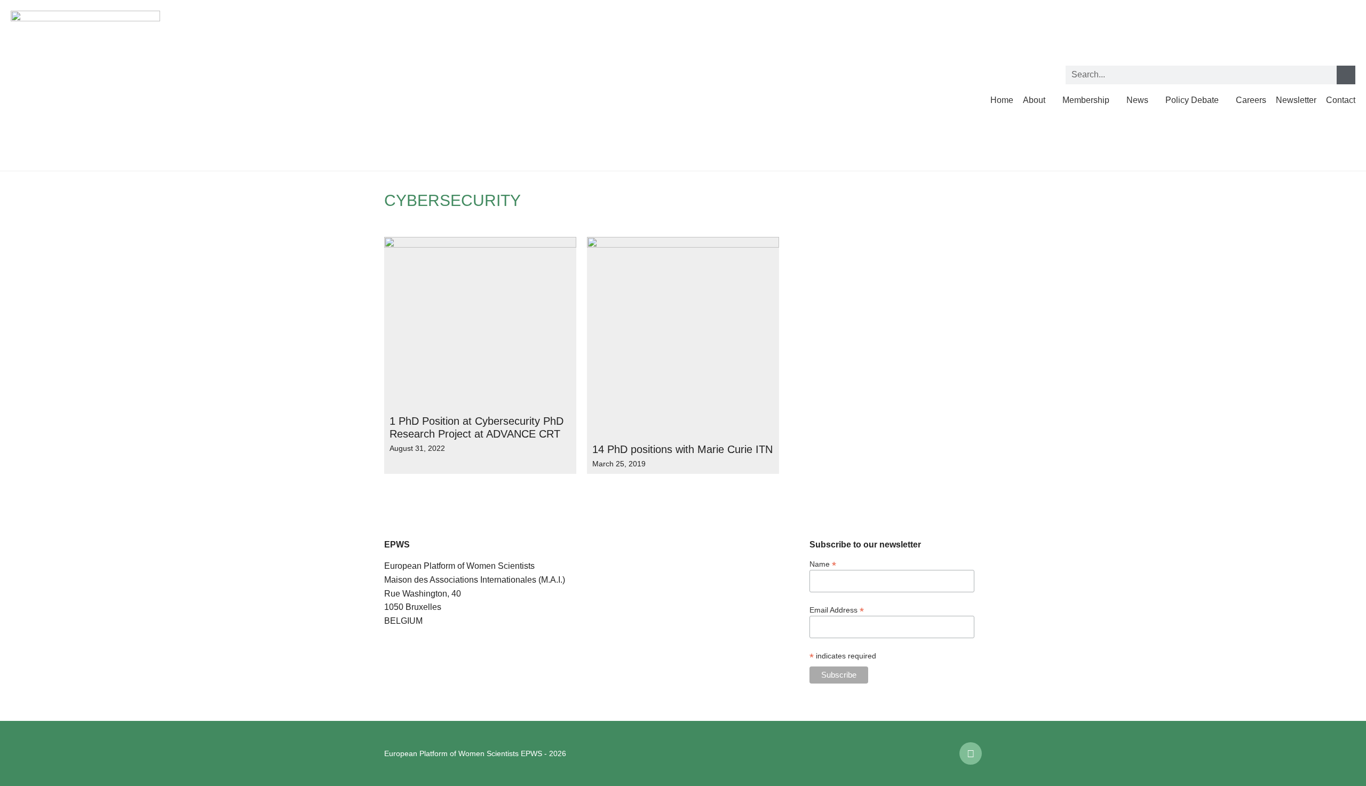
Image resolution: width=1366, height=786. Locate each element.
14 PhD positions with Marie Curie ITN (682, 449)
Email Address (836, 609)
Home (1001, 100)
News (1137, 100)
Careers (1251, 100)
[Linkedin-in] (970, 753)
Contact (1340, 100)
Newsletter (1296, 100)
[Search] (1346, 75)
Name (822, 563)
